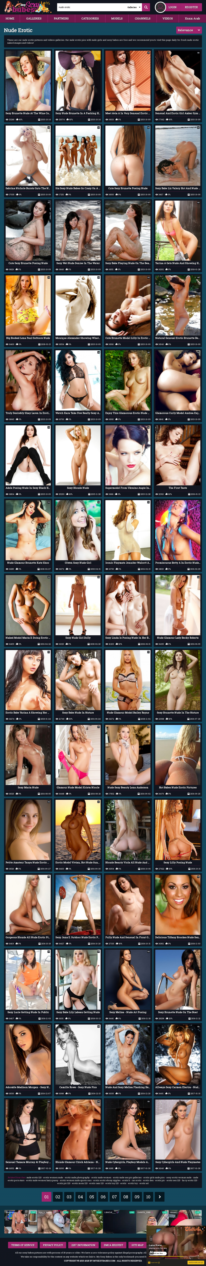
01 (46, 1197)
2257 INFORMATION (83, 1245)
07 (114, 1197)
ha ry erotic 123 (189, 1180)
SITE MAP (138, 1245)
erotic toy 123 (112, 1183)
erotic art (144, 1183)
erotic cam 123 (96, 1183)
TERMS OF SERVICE (22, 1245)
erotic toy (133, 1183)
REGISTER (191, 7)
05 (91, 1197)
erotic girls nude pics (154, 1177)
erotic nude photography (77, 1177)
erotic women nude (53, 1177)
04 (80, 1197)
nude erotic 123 (34, 1177)
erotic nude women (101, 1177)
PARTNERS (61, 18)
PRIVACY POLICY (53, 1245)
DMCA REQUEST (113, 1245)
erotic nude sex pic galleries (127, 1177)
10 (148, 1197)
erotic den (148, 1180)
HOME (10, 18)
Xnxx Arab (192, 18)
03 (69, 1197)
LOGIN (173, 7)
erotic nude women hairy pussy (42, 1180)
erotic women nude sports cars (76, 1180)
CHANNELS (142, 18)
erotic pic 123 (63, 1183)
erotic (123, 1183)
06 (103, 1197)
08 (125, 1197)
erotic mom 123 (80, 1183)
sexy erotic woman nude (179, 1177)
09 (137, 1197)
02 (57, 1197)
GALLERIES (34, 18)
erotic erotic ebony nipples (107, 1180)
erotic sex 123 (173, 1180)
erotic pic (160, 1180)
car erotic (136, 1180)
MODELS (117, 18)
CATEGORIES (90, 18)
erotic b (126, 1180)
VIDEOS (168, 18)
